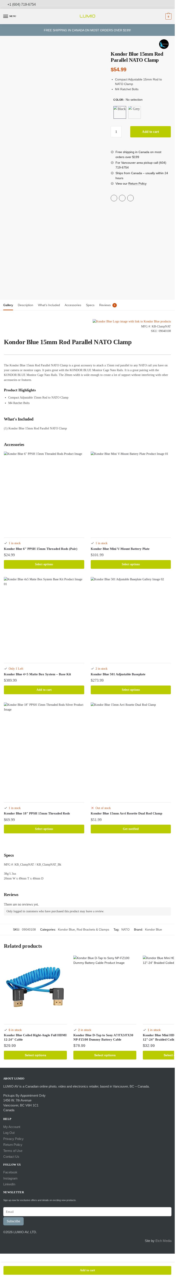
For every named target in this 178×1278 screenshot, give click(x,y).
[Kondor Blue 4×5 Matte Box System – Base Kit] (44, 617)
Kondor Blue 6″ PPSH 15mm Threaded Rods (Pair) (40, 549)
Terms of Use (12, 1151)
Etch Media (163, 1241)
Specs (90, 305)
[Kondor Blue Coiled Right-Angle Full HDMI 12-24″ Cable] (35, 987)
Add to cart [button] (44, 689)
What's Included (49, 305)
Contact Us (11, 1156)
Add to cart (150, 131)
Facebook (10, 1172)
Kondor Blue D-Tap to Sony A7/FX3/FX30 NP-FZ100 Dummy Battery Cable (103, 1037)
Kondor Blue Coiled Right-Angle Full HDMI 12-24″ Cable (35, 1037)
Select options (44, 564)
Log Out (9, 1133)
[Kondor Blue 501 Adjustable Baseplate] (131, 617)
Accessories (73, 305)
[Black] (119, 112)
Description (25, 305)
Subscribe (13, 1221)
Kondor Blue (66, 929)
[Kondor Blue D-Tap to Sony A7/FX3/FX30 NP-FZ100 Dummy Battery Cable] (104, 987)
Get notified (131, 829)
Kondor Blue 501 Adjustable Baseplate (118, 674)
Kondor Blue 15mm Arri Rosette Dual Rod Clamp (126, 813)
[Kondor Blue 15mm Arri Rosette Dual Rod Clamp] (131, 749)
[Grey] (134, 112)
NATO (125, 929)
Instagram (10, 1178)
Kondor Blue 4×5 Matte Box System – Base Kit (37, 674)
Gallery (8, 305)
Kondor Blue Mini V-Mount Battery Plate (120, 549)
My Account (11, 1127)
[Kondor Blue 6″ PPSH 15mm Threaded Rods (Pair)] (44, 492)
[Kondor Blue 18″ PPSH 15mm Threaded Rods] (44, 749)
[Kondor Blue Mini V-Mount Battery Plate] (131, 492)
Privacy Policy (13, 1139)
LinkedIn (9, 1184)
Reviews (105, 305)
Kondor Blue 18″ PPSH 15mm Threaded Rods (37, 813)
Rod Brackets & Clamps (93, 929)
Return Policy (137, 183)
